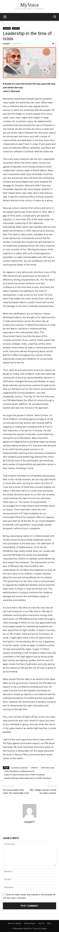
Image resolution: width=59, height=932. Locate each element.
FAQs (49, 923)
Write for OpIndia (14, 923)
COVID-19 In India (47, 768)
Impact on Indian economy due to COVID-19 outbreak (24, 775)
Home (5, 24)
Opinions (16, 28)
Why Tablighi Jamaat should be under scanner (43, 791)
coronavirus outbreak (19, 768)
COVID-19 (34, 768)
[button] (4, 17)
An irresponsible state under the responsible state (16, 791)
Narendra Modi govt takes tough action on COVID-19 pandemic (28, 778)
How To (41, 923)
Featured (14, 24)
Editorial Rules (30, 923)
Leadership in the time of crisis (27, 36)
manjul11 (6, 43)
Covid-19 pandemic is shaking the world (19, 771)
